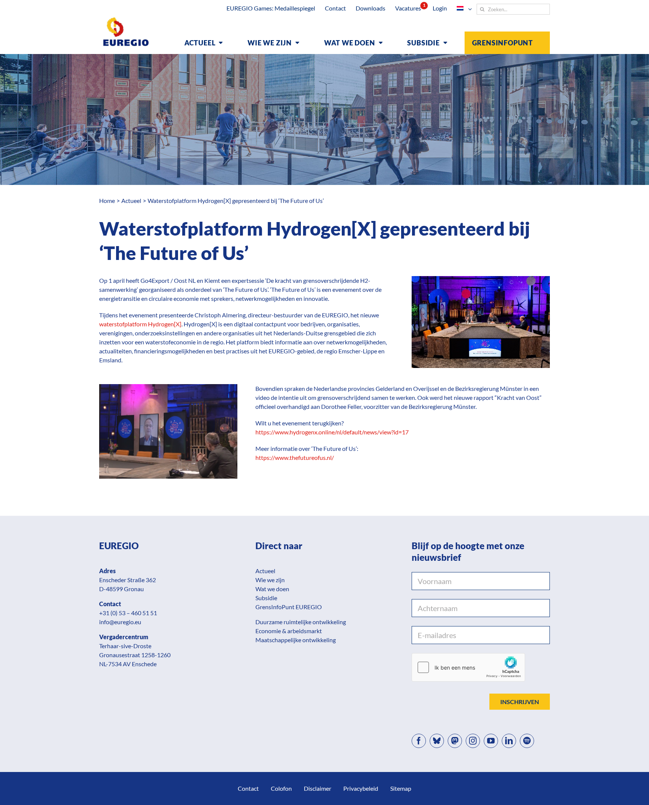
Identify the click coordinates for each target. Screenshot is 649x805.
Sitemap (400, 788)
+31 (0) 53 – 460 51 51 (128, 612)
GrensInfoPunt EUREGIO (288, 606)
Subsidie (266, 597)
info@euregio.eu (120, 621)
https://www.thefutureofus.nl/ (294, 457)
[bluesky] (437, 741)
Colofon (281, 788)
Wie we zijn (270, 579)
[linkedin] (509, 741)
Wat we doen (272, 588)
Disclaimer (317, 788)
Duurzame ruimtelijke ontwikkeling (300, 621)
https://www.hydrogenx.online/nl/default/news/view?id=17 (332, 432)
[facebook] (419, 741)
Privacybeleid (360, 788)
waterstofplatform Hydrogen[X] (140, 323)
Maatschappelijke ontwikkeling (295, 639)
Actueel (265, 570)
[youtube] (491, 741)
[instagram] (473, 741)
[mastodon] (455, 741)
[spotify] (527, 741)
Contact (248, 788)
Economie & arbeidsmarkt (288, 630)
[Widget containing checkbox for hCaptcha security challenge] (468, 667)
